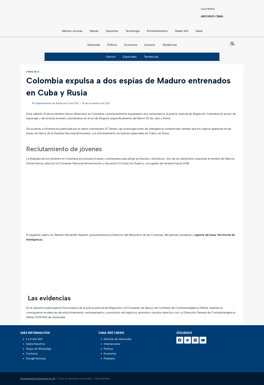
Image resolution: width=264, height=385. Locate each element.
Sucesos (149, 44)
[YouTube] (203, 340)
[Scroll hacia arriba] (255, 373)
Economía (130, 44)
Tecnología (132, 31)
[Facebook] (179, 340)
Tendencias (169, 44)
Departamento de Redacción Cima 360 (57, 103)
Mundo (94, 31)
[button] (232, 44)
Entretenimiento (157, 31)
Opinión (111, 56)
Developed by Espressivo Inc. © (37, 378)
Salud (199, 31)
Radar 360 (181, 31)
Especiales (130, 56)
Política (112, 44)
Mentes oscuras (72, 31)
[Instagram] (195, 340)
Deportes (112, 31)
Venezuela (93, 44)
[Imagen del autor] (28, 103)
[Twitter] (187, 340)
